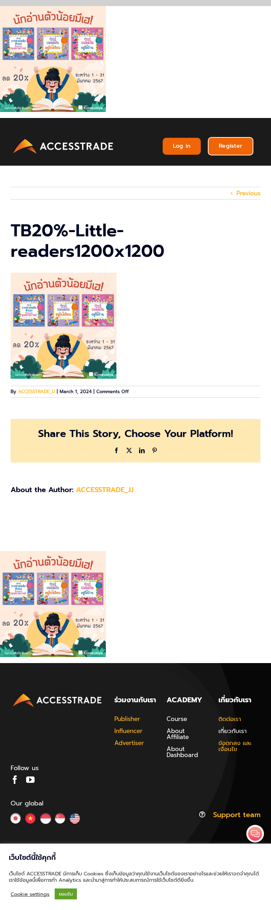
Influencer (128, 730)
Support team (236, 814)
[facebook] (15, 779)
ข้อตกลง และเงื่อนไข (235, 746)
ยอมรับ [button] (66, 894)
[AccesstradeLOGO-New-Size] (63, 139)
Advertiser (129, 743)
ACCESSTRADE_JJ (36, 391)
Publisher (127, 718)
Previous (248, 193)
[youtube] (30, 779)
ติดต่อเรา (229, 718)
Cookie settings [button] (30, 894)
